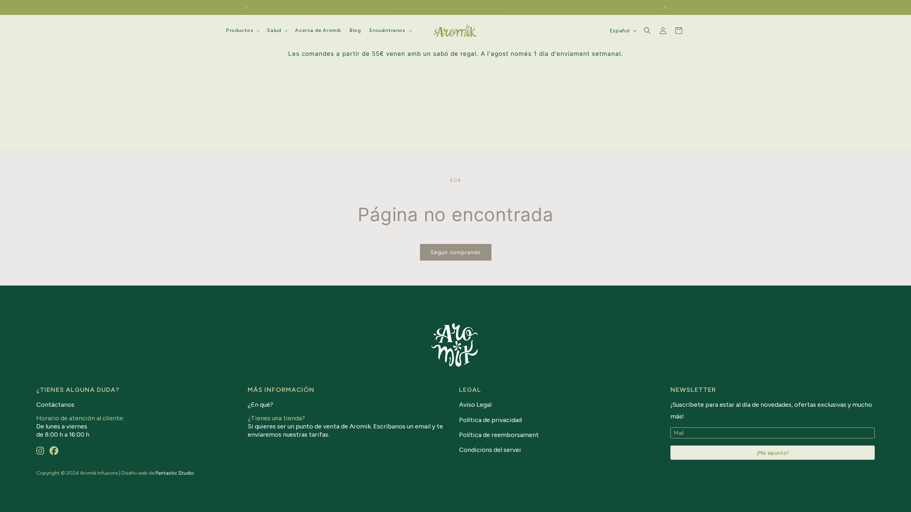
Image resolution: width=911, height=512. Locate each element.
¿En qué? (260, 405)
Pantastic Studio (175, 473)
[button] (242, 30)
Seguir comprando (456, 252)
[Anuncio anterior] (246, 7)
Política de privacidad (490, 420)
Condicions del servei (490, 450)
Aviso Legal (475, 405)
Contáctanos (55, 405)
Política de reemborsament (499, 435)
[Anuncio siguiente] (665, 7)
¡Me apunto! (772, 452)
